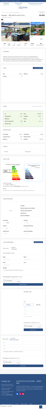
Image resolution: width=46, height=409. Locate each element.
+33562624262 (14, 249)
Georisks (33, 190)
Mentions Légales (24, 403)
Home (3, 12)
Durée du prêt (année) (28, 225)
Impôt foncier (6, 231)
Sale (2, 19)
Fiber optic (6, 151)
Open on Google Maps (38, 68)
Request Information (23, 284)
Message (5, 267)
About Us (17, 403)
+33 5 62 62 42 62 (6, 3)
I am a (25, 262)
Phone (25, 257)
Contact (30, 403)
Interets (4, 225)
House (6, 12)
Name (4, 257)
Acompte (26, 220)
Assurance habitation (28, 231)
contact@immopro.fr (6, 4)
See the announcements (38, 242)
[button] (40, 12)
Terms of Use (19, 276)
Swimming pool (28, 151)
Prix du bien (5, 220)
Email (4, 262)
